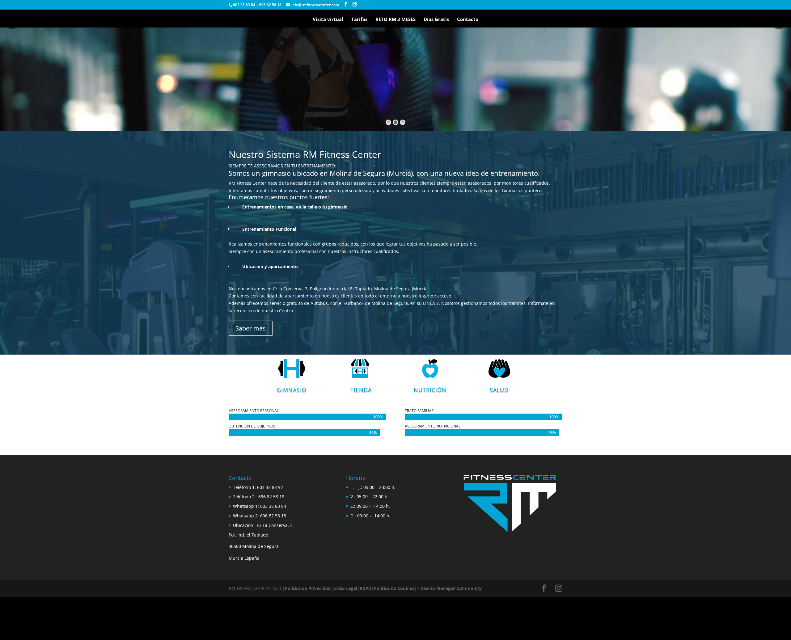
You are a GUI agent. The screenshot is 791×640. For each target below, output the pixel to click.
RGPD (365, 588)
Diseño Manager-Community (451, 588)
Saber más (250, 328)
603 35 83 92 (271, 487)
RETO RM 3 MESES (395, 19)
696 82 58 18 (271, 496)
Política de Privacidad (308, 588)
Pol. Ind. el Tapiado (248, 535)
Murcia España (244, 558)
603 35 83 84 (273, 506)
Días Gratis (436, 19)
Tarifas (359, 19)
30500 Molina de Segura (254, 546)
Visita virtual (328, 19)
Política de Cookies (394, 588)
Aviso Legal (345, 588)
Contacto (467, 19)
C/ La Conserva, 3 (275, 525)
